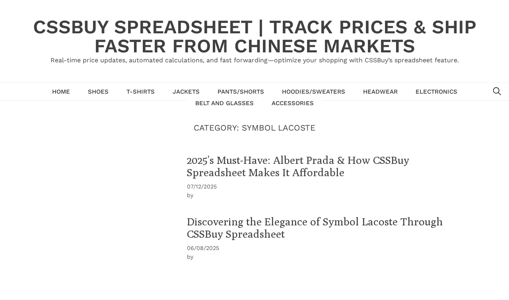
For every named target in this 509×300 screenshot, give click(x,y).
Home (61, 91)
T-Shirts (140, 91)
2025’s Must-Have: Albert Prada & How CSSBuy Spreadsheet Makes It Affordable (298, 166)
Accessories (293, 103)
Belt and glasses (224, 103)
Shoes (98, 91)
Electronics (436, 91)
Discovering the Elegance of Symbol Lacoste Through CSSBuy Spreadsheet (315, 227)
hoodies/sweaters (313, 91)
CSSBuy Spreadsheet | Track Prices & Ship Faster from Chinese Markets (254, 36)
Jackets (186, 91)
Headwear (380, 91)
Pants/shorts (241, 91)
